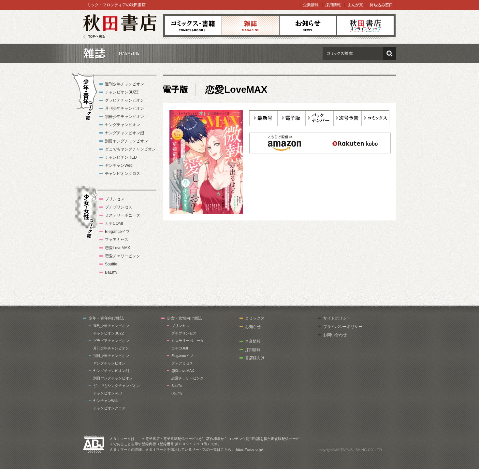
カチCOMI (114, 223)
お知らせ (308, 25)
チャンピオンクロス (122, 173)
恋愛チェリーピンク (122, 256)
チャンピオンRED (121, 157)
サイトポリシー (337, 318)
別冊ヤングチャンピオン (126, 141)
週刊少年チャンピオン (124, 84)
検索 (389, 53)
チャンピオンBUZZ (121, 92)
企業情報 (311, 5)
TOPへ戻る (94, 37)
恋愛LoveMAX (117, 248)
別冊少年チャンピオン (124, 116)
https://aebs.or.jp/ (249, 449)
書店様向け (255, 358)
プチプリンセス (118, 207)
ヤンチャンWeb (119, 165)
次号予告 (348, 118)
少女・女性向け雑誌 (184, 318)
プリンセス (114, 199)
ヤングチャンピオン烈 (124, 133)
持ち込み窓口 (381, 5)
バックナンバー (320, 118)
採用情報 (333, 5)
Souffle (111, 264)
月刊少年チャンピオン (124, 108)
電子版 (292, 118)
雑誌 (250, 25)
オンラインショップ (365, 25)
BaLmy (111, 272)
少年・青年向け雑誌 (106, 318)
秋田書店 (119, 26)
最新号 (263, 118)
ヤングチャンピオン (122, 124)
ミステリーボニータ (122, 215)
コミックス (193, 25)
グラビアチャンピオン (124, 100)
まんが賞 (355, 5)
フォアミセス (116, 239)
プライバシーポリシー (342, 326)
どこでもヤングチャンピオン (130, 149)
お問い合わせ (335, 335)
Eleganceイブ (117, 231)
